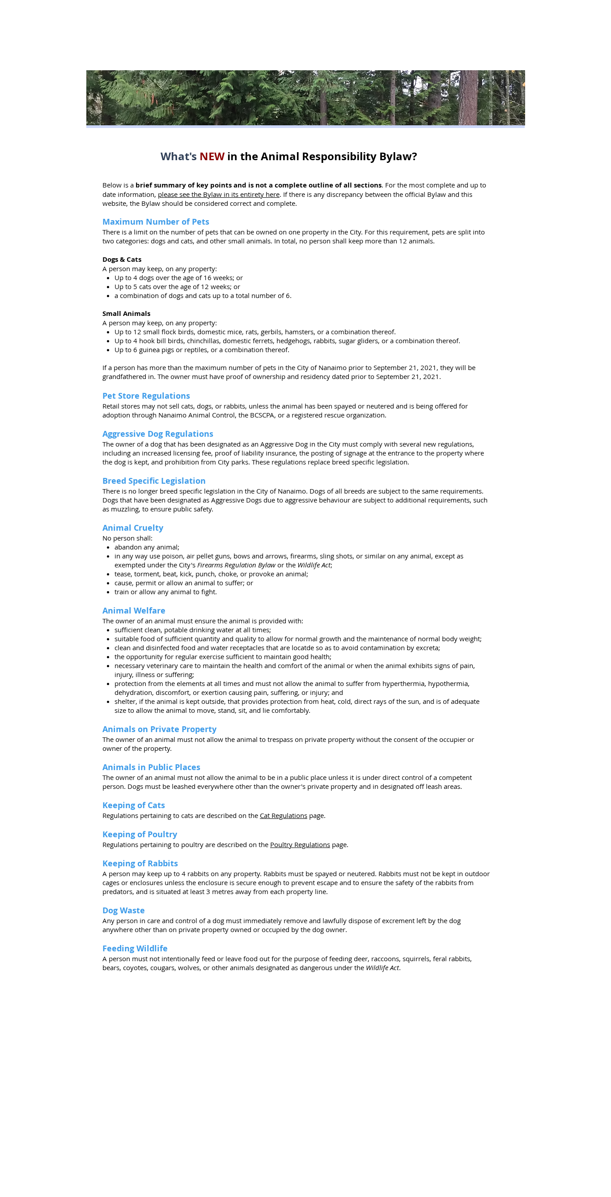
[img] (305, 97)
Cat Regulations (283, 815)
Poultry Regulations (300, 844)
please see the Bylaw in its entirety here (219, 194)
